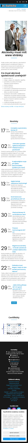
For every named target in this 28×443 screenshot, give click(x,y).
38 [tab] (7, 333)
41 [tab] (14, 333)
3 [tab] (9, 325)
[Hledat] (17, 2)
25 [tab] (18, 329)
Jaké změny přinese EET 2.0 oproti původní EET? (19, 287)
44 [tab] (21, 333)
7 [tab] (18, 325)
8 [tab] (21, 325)
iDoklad (14, 390)
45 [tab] (23, 333)
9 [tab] (23, 325)
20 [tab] (7, 329)
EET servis (14, 400)
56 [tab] (13, 336)
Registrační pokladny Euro (14, 385)
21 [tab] (9, 329)
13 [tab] (12, 327)
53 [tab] (21, 335)
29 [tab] (7, 331)
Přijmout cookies (14, 439)
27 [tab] (23, 329)
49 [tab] (12, 335)
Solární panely (14, 387)
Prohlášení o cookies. (8, 428)
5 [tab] (14, 325)
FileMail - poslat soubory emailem (14, 392)
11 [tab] (7, 327)
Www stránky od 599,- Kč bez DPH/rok (12, 106)
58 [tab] (17, 336)
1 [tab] (5, 325)
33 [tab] (16, 331)
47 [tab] (7, 335)
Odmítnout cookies (14, 436)
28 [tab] (5, 331)
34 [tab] (18, 331)
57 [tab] (15, 336)
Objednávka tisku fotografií (14, 394)
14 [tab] (14, 327)
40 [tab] (12, 333)
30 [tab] (9, 331)
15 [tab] (16, 327)
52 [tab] (18, 335)
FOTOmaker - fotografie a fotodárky (14, 397)
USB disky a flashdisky (14, 388)
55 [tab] (10, 336)
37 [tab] (5, 333)
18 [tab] (23, 327)
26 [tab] (21, 329)
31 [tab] (12, 331)
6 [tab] (16, 325)
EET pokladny (14, 399)
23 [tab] (14, 329)
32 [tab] (14, 331)
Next (26, 329)
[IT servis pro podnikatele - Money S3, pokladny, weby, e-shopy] (8, 5)
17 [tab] (21, 327)
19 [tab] (5, 329)
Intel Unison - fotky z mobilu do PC (14, 395)
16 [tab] (18, 327)
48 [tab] (9, 335)
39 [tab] (9, 333)
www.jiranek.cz (15, 361)
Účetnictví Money (14, 382)
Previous (2, 329)
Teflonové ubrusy (14, 383)
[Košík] (26, 2)
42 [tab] (16, 333)
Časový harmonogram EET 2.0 (18, 230)
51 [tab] (16, 335)
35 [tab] (21, 331)
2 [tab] (7, 325)
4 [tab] (12, 325)
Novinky (24, 9)
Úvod (18, 9)
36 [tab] (23, 331)
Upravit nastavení (14, 432)
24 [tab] (16, 329)
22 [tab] (12, 329)
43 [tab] (18, 333)
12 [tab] (9, 327)
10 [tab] (5, 327)
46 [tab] (5, 335)
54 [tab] (23, 335)
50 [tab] (14, 335)
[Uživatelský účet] (20, 2)
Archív (14, 303)
